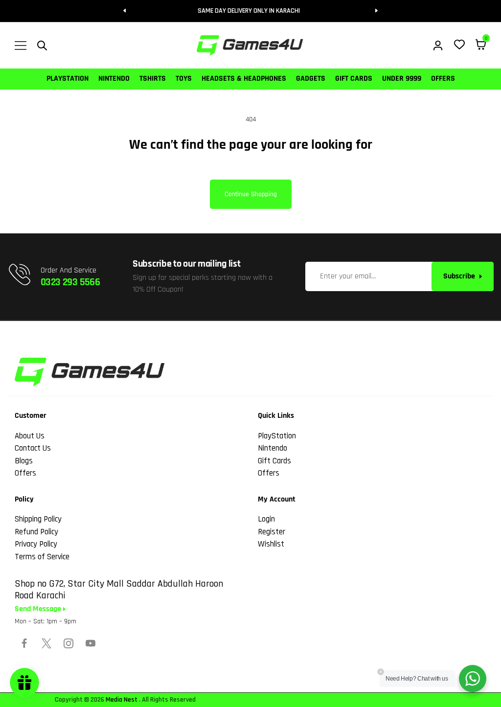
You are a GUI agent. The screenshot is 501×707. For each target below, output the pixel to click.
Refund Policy (36, 531)
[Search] (42, 45)
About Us (30, 436)
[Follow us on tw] (46, 643)
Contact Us (33, 448)
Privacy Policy (36, 544)
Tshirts (152, 79)
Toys (184, 79)
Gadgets (310, 79)
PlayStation (67, 79)
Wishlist (271, 544)
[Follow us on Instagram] (68, 643)
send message (39, 609)
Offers (443, 79)
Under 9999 (401, 79)
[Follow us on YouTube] (90, 643)
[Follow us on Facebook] (24, 643)
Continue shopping (251, 194)
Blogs (24, 461)
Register (271, 531)
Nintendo (114, 79)
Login (266, 519)
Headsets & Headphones (244, 79)
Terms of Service (42, 556)
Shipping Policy (38, 519)
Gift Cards (353, 79)
